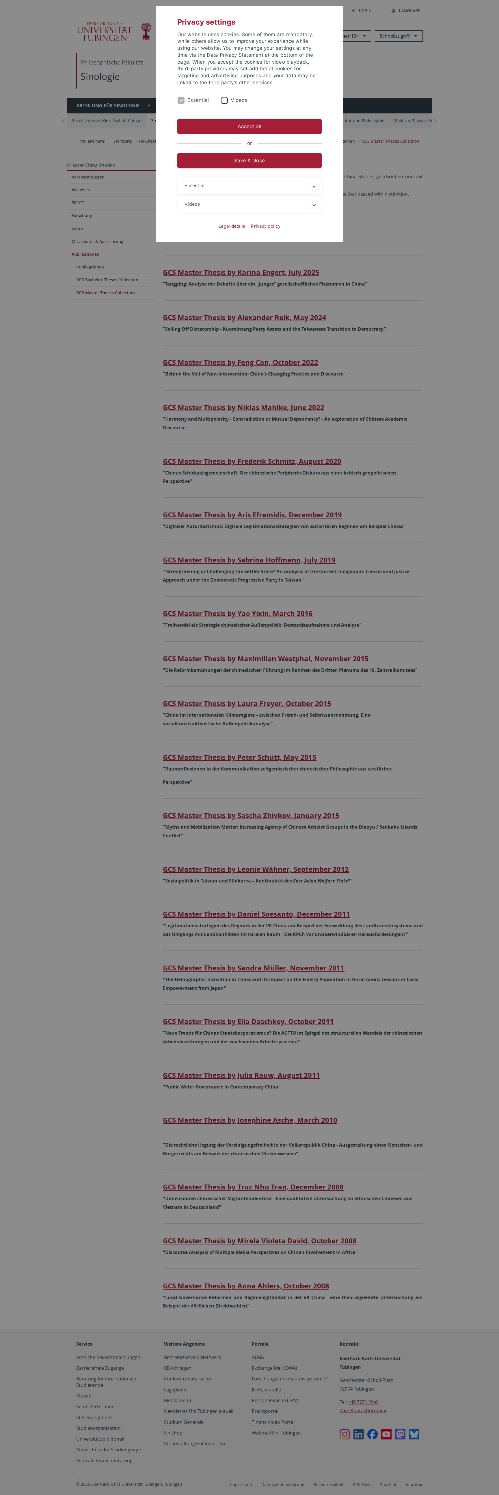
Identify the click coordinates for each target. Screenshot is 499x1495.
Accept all (249, 126)
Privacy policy (265, 226)
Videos (239, 100)
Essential (198, 100)
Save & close (249, 160)
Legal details (232, 226)
